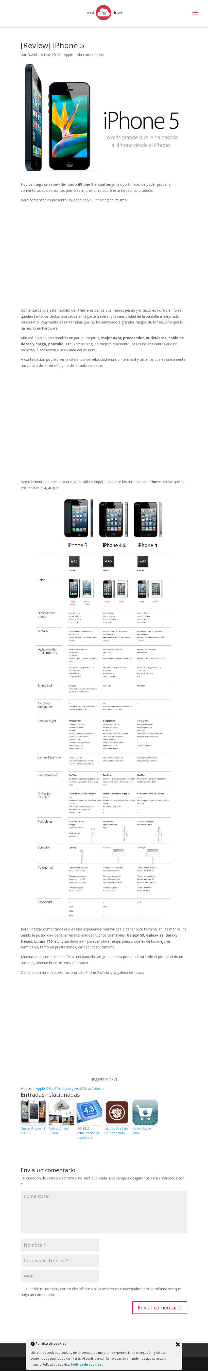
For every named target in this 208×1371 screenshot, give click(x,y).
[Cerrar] (178, 1344)
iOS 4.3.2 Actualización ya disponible (88, 1133)
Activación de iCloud (58, 1130)
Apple (68, 54)
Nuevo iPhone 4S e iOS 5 (33, 1130)
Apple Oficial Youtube (53, 1088)
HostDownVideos (89, 1088)
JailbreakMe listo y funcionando (116, 1130)
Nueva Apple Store (141, 1130)
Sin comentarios (90, 54)
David (32, 54)
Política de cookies (86, 1364)
